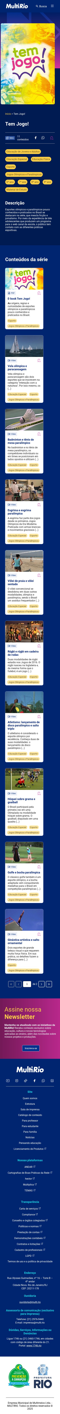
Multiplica (28, 1184)
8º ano (35, 182)
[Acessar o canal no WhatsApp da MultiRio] (43, 1081)
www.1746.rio (33, 1345)
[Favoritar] (39, 293)
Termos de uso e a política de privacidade (30, 1261)
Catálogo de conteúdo (30, 1115)
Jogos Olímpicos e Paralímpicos (24, 174)
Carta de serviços (28, 1208)
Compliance (29, 1214)
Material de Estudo (16, 189)
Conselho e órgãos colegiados (28, 1220)
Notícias (30, 1137)
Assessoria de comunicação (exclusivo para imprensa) (30, 1312)
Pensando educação (30, 1143)
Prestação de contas (28, 1232)
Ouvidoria (30, 1295)
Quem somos (30, 1098)
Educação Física (41, 159)
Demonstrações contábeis (28, 1238)
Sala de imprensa (30, 1109)
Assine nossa (22, 1013)
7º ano (22, 182)
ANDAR (28, 1166)
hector (28, 1178)
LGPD (28, 1255)
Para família (30, 1131)
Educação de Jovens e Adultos (23, 151)
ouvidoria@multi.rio (30, 1302)
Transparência (30, 1201)
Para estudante (30, 1126)
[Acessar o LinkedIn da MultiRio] (52, 1081)
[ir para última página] (49, 984)
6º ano (10, 182)
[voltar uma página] (19, 984)
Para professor (30, 1120)
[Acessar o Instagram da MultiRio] (17, 1081)
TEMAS (28, 1190)
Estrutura (30, 1103)
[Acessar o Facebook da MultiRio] (34, 1081)
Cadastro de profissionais (29, 1250)
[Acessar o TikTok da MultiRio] (26, 1081)
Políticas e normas (28, 1226)
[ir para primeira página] (11, 984)
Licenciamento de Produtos (29, 1148)
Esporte (10, 166)
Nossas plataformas (30, 1160)
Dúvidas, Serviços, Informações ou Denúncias (30, 1331)
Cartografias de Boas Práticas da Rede (29, 1172)
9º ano (47, 182)
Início (8, 113)
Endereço (30, 1272)
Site (30, 1091)
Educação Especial (16, 159)
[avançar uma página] (41, 984)
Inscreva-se (31, 1048)
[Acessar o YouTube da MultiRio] (8, 1081)
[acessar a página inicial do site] (17, 6)
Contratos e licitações (29, 1244)
